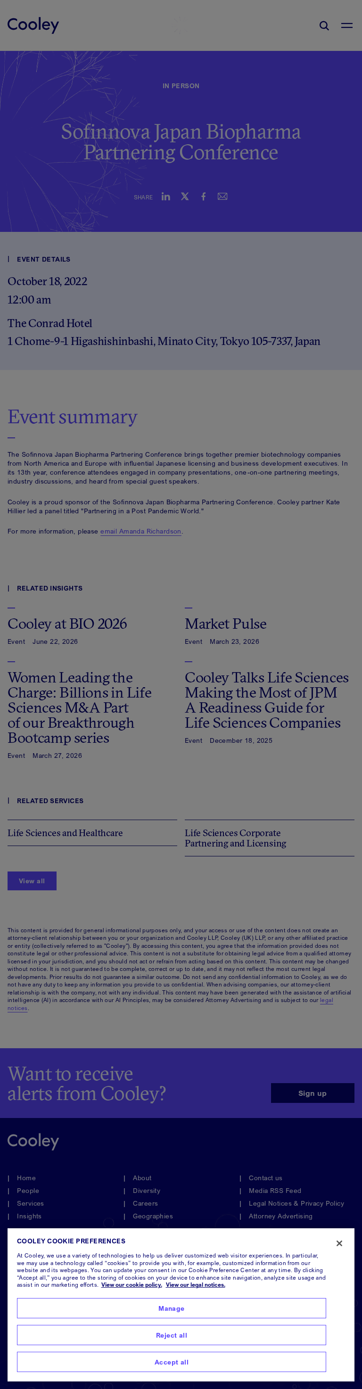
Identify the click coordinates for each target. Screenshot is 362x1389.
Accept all (172, 1362)
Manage (171, 1308)
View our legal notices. (195, 1284)
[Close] (339, 1243)
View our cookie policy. (131, 1284)
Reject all (171, 1335)
